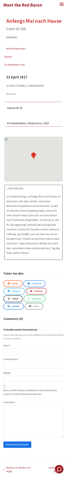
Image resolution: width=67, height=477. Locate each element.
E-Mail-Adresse (11, 359)
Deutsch (8, 56)
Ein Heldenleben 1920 (14, 64)
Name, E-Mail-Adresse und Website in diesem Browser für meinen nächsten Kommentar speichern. (30, 392)
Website (7, 372)
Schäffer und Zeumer (51, 469)
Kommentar (9, 402)
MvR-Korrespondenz (16, 48)
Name (7, 345)
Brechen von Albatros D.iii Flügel (17, 469)
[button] (62, 4)
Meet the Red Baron (22, 5)
